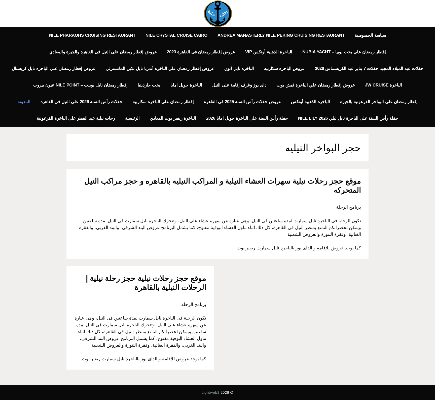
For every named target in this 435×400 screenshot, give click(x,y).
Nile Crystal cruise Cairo (176, 35)
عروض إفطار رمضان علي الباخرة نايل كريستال (54, 68)
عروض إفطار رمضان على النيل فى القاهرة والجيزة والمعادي (103, 52)
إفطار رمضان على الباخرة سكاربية (163, 101)
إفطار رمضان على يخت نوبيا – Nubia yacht (344, 52)
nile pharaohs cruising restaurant (92, 35)
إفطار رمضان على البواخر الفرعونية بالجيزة (379, 101)
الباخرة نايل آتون (239, 68)
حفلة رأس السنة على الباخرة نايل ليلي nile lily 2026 (348, 118)
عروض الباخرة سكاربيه (284, 68)
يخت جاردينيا (149, 85)
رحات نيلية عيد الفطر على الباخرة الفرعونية (76, 118)
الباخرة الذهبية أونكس (310, 101)
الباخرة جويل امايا (186, 85)
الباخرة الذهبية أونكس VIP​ (268, 52)
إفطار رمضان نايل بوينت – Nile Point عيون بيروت (80, 85)
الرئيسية (132, 118)
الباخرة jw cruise (383, 85)
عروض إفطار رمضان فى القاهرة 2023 (201, 52)
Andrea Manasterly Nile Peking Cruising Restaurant (281, 35)
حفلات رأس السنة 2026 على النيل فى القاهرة (82, 101)
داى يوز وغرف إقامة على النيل (239, 85)
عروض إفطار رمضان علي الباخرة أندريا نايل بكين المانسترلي (160, 68)
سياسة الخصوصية (370, 35)
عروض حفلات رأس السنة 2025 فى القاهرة (242, 101)
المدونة (24, 101)
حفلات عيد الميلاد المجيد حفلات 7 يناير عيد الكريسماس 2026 (369, 68)
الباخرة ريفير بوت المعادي (173, 118)
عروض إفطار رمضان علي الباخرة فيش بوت (316, 85)
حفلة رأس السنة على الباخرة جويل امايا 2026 (247, 118)
